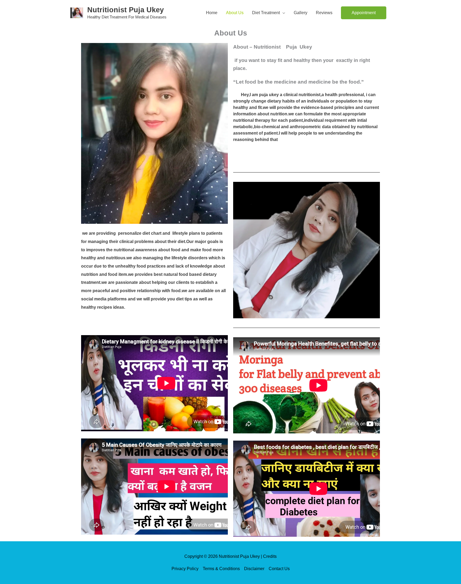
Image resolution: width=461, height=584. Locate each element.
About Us (235, 12)
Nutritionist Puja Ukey (125, 10)
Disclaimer (254, 568)
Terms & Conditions (221, 568)
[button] (363, 12)
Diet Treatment (266, 12)
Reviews (324, 12)
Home (211, 12)
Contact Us (279, 568)
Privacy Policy (185, 568)
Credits (270, 556)
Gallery (300, 12)
